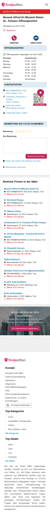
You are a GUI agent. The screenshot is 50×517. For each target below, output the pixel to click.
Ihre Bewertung (9, 136)
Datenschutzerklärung (15, 377)
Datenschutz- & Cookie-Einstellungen (16, 399)
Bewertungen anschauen (16, 167)
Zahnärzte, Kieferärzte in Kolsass (16, 98)
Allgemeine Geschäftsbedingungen (15, 385)
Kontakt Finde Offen (14, 373)
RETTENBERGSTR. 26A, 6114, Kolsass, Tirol (16, 92)
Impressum (10, 380)
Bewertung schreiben (36, 156)
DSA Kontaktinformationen (17, 394)
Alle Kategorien (12, 433)
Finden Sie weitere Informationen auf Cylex (15, 106)
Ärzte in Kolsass (12, 102)
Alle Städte (10, 461)
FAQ (7, 391)
